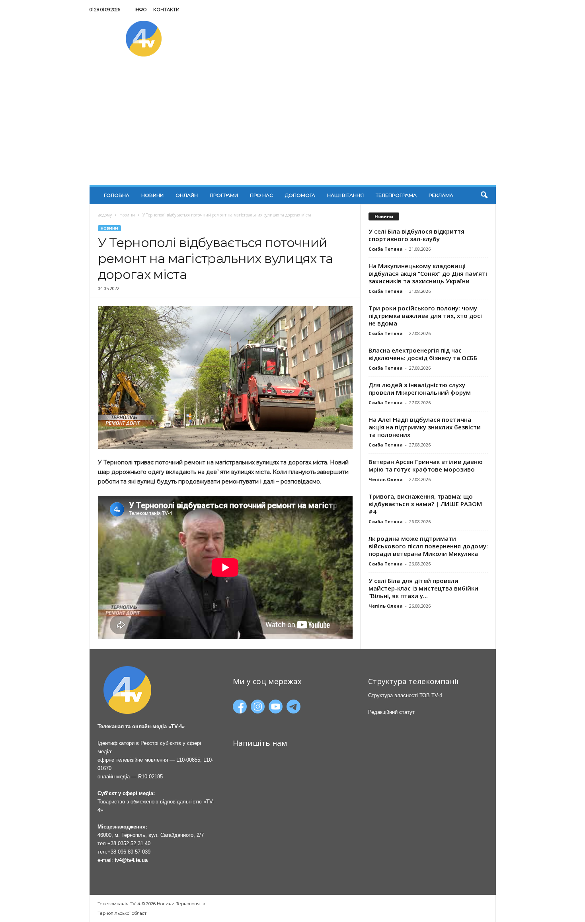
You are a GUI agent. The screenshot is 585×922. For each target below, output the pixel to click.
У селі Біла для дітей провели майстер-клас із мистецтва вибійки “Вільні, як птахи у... (423, 588)
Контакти (166, 9)
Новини (152, 195)
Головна (116, 195)
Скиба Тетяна (386, 249)
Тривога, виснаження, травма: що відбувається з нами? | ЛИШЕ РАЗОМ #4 (425, 503)
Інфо (141, 9)
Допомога (300, 195)
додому (105, 215)
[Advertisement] (293, 125)
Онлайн (187, 195)
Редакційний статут (391, 712)
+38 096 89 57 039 (128, 852)
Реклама (441, 195)
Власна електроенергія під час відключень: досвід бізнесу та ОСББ (423, 354)
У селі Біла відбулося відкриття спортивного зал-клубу (416, 235)
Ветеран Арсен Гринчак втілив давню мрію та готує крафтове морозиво (426, 465)
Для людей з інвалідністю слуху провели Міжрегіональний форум (420, 388)
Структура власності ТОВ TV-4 (405, 695)
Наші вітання (345, 195)
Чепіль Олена (386, 479)
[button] (484, 195)
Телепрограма (396, 195)
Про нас (261, 195)
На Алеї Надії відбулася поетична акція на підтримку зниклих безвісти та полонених (425, 427)
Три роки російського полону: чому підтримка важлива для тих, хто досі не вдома (425, 315)
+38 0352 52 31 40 (128, 843)
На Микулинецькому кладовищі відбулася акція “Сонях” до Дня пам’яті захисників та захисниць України (428, 273)
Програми (224, 195)
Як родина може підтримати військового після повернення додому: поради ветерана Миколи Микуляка (428, 545)
